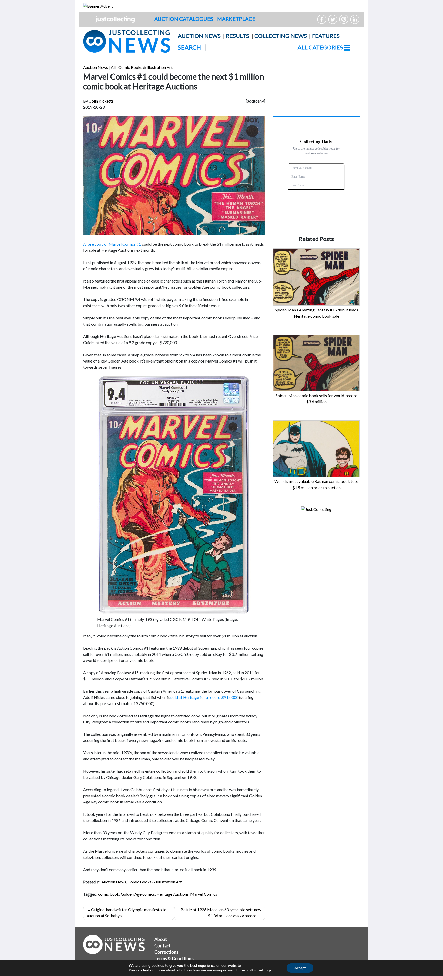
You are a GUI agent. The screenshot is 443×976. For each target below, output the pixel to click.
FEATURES (326, 35)
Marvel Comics (203, 894)
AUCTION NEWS (199, 35)
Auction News (95, 67)
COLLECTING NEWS (280, 35)
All (113, 67)
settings (264, 970)
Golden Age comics (138, 894)
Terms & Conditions (174, 958)
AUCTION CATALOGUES (183, 19)
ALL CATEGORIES (321, 47)
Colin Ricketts (101, 100)
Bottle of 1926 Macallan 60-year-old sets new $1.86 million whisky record (220, 912)
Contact (162, 945)
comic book (108, 894)
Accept (300, 967)
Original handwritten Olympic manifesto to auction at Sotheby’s (126, 912)
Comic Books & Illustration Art (145, 67)
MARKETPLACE (236, 19)
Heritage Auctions (172, 894)
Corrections (166, 952)
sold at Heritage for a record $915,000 (204, 697)
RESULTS (237, 35)
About (160, 939)
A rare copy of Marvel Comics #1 (112, 244)
